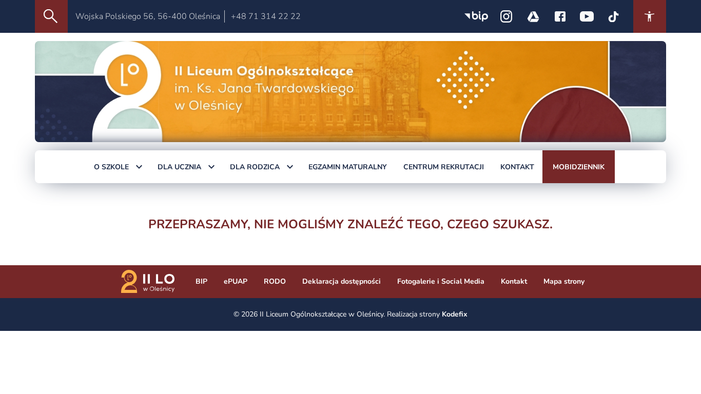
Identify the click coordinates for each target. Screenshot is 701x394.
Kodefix (455, 314)
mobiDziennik (579, 167)
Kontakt (517, 167)
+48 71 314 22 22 (266, 16)
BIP (201, 281)
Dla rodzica (255, 167)
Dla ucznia (179, 167)
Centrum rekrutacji (443, 167)
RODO (275, 281)
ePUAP (235, 281)
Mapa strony (564, 281)
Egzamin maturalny (347, 167)
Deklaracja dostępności (341, 281)
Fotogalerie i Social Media (440, 281)
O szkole (111, 167)
